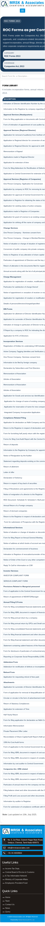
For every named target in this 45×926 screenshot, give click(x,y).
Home (7, 897)
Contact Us (9, 904)
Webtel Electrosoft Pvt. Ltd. (26, 920)
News (7, 908)
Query (7, 912)
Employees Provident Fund (16, 883)
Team (7, 901)
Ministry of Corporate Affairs (16, 879)
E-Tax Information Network (16, 876)
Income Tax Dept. (12, 868)
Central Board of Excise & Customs (19, 872)
